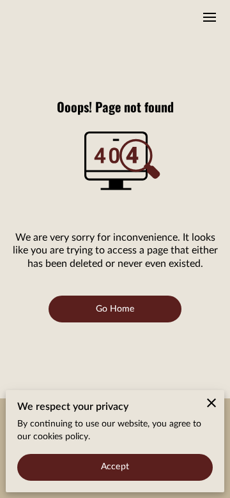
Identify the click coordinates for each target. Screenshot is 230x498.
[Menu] (209, 17)
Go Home (115, 309)
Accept (115, 466)
